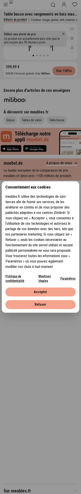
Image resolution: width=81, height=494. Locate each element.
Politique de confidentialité (14, 278)
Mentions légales (44, 278)
